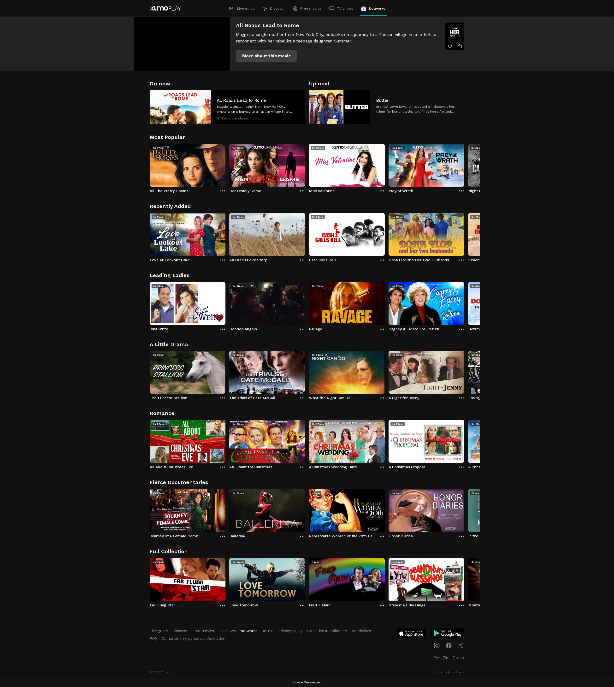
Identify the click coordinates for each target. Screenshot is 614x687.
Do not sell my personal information (193, 638)
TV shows (345, 8)
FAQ (153, 638)
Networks (377, 8)
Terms (267, 630)
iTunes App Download (411, 634)
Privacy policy (290, 630)
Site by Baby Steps (450, 672)
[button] (266, 56)
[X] (460, 645)
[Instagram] (436, 645)
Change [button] (458, 657)
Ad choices (361, 630)
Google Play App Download (447, 634)
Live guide (246, 8)
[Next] (464, 164)
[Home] (165, 8)
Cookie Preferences (307, 682)
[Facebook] (448, 645)
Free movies (311, 8)
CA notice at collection (327, 630)
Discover (277, 8)
